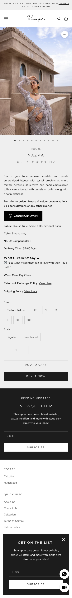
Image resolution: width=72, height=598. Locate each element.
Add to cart (36, 364)
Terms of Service (14, 521)
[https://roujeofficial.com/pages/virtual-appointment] (59, 3)
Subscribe (36, 584)
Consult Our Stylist (26, 216)
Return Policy (12, 527)
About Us (9, 502)
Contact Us (10, 508)
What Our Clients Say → (21, 258)
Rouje (36, 148)
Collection (10, 514)
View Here (45, 283)
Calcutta (9, 476)
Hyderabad (10, 483)
